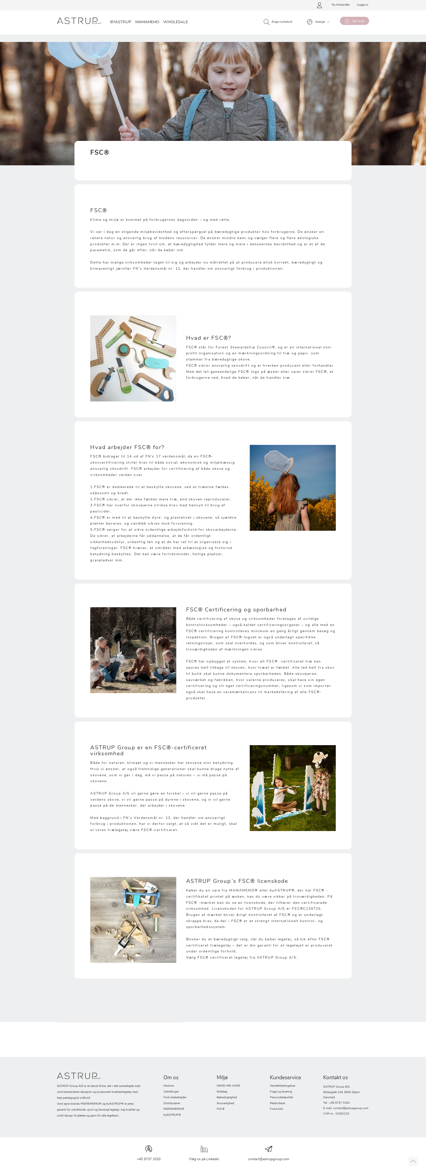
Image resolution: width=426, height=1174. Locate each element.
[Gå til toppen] (413, 1161)
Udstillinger (171, 1091)
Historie (168, 1085)
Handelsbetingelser (282, 1085)
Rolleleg (222, 1091)
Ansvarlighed (225, 1103)
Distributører (171, 1103)
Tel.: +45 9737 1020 (336, 1102)
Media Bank (277, 1103)
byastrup (120, 22)
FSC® (221, 1109)
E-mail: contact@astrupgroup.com (345, 1108)
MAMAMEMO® (173, 1109)
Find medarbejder (174, 1097)
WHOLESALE (175, 22)
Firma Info (276, 1109)
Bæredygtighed (227, 1097)
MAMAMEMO (147, 22)
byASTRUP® (172, 1115)
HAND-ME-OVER (228, 1085)
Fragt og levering (281, 1091)
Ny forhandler (341, 4)
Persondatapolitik (281, 1097)
